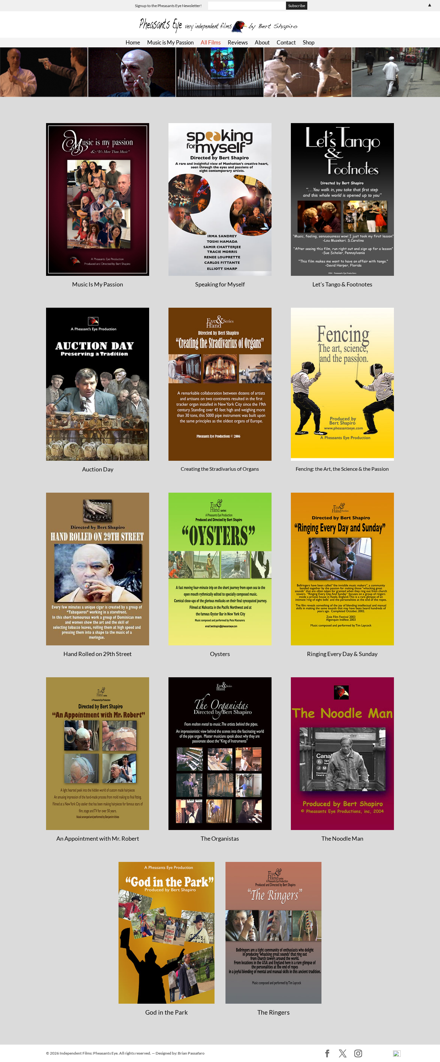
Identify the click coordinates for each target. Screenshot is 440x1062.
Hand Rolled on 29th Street (97, 653)
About (262, 43)
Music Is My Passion (97, 284)
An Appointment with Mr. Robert (97, 838)
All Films (211, 43)
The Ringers (273, 1012)
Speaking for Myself (220, 284)
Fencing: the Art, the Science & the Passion (342, 469)
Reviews (238, 43)
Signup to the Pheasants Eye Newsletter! (168, 5)
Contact (286, 43)
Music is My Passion (170, 43)
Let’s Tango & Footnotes (342, 284)
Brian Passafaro (191, 1053)
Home (133, 43)
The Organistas (220, 838)
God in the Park (166, 1012)
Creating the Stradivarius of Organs (220, 469)
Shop (308, 43)
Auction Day (97, 469)
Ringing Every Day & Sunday (342, 653)
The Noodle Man (342, 838)
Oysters (220, 653)
